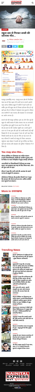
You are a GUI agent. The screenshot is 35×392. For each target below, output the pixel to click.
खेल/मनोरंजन (9, 365)
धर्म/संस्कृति (16, 365)
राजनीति (22, 365)
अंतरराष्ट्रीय (22, 363)
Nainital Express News (19, 383)
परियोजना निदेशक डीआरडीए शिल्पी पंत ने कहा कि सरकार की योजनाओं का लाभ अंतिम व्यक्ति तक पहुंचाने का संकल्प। (16, 179)
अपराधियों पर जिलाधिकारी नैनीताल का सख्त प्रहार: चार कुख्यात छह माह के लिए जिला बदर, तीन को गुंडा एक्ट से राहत (17, 165)
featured (16, 186)
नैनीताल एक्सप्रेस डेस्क (15, 39)
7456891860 (23, 386)
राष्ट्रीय (16, 363)
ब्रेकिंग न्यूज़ (5, 363)
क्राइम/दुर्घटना (29, 363)
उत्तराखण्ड (11, 363)
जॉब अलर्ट (28, 365)
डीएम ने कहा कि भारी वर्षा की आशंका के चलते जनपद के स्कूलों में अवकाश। (16, 172)
